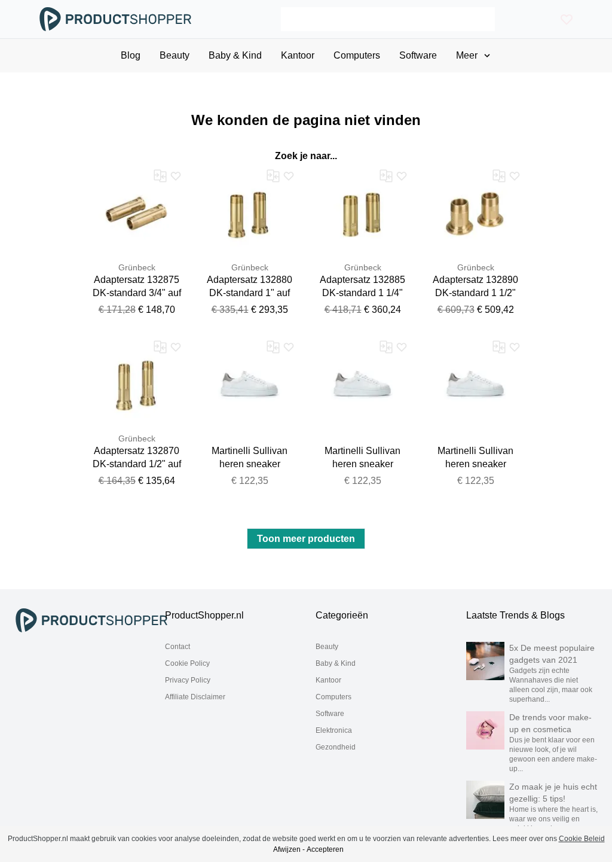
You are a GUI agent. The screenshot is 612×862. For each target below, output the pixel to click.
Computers (333, 697)
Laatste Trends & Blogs (515, 615)
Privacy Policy (187, 680)
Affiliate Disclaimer (195, 697)
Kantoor (328, 680)
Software (330, 713)
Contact (177, 646)
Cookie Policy (187, 663)
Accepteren (325, 849)
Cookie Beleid (582, 838)
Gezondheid (336, 747)
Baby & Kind (336, 663)
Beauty (327, 646)
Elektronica (334, 730)
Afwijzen (287, 849)
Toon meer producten (306, 539)
